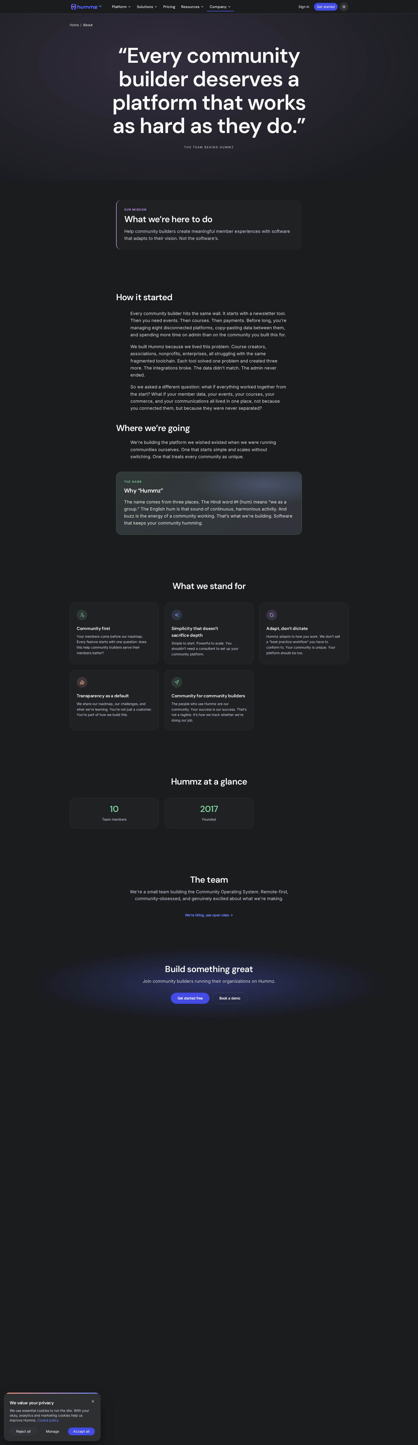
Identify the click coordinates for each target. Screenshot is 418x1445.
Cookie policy (48, 1420)
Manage (52, 1431)
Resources (190, 6)
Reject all (23, 1431)
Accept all (81, 1431)
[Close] (93, 1401)
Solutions (145, 6)
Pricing (169, 6)
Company (218, 6)
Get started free (190, 998)
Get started (326, 7)
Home (74, 25)
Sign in (304, 7)
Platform (119, 6)
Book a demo (229, 998)
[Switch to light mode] (344, 6)
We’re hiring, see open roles (209, 915)
